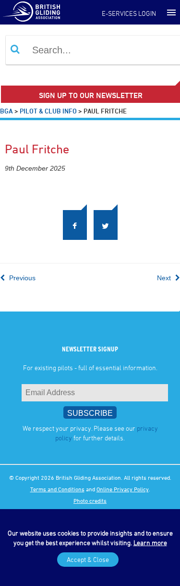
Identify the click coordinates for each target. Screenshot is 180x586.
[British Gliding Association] (31, 11)
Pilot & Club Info (48, 111)
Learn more (150, 542)
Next (165, 279)
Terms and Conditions (57, 490)
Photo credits (90, 502)
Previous (21, 279)
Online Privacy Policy (122, 490)
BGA (6, 111)
